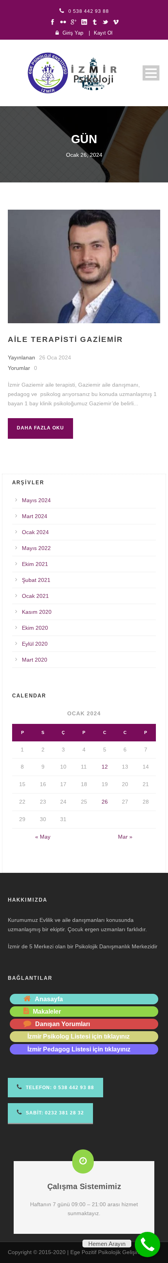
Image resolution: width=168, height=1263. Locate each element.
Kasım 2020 (37, 612)
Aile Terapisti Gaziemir (65, 339)
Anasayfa (49, 999)
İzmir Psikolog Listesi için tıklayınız (78, 1036)
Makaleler (47, 1011)
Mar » (125, 837)
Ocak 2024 (35, 532)
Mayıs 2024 (36, 500)
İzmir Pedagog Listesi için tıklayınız (78, 1049)
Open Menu (151, 73)
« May (42, 837)
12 (105, 767)
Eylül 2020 (35, 644)
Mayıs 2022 (36, 548)
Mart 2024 (34, 516)
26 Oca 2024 (55, 357)
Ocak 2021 (35, 596)
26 (105, 802)
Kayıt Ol (103, 33)
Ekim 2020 (35, 628)
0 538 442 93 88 (88, 11)
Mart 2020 (34, 660)
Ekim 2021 (35, 564)
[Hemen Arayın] (147, 1244)
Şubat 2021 (36, 580)
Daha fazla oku (40, 428)
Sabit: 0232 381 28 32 (54, 1113)
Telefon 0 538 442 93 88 (59, 1087)
